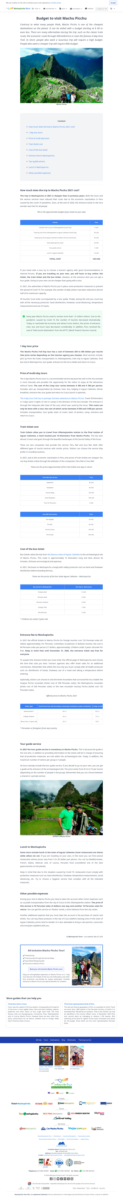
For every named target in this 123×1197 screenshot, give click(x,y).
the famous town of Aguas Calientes (64, 554)
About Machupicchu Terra (45, 1136)
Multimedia (71, 1040)
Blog (63, 1040)
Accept (113, 3)
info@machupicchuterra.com (52, 1155)
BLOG (63, 9)
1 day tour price (35, 132)
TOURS (36, 9)
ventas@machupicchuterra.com (74, 1155)
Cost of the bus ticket (38, 150)
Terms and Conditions (72, 1139)
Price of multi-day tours (39, 138)
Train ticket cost (36, 144)
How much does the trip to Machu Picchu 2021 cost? (52, 126)
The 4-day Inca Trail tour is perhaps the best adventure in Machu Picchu (52, 398)
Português (71, 1093)
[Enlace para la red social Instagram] (54, 1179)
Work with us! (57, 1136)
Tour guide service (37, 161)
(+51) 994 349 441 (88, 1171)
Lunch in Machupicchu (39, 167)
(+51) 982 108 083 (63, 1171)
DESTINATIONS (50, 9)
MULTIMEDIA (76, 9)
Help (40, 1040)
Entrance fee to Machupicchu (41, 155)
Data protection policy (84, 1136)
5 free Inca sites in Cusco (33, 1014)
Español (61, 1093)
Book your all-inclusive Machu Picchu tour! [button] (46, 969)
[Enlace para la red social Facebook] (51, 1179)
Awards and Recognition (69, 1136)
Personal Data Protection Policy (47, 1139)
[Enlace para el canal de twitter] (68, 1179)
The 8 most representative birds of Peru (90, 1014)
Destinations (54, 1040)
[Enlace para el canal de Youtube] (58, 1179)
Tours (46, 1040)
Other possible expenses (40, 173)
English (52, 1093)
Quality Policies (85, 1139)
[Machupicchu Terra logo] (18, 9)
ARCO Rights (61, 1139)
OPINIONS (90, 9)
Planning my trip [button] (85, 1040)
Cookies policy (55, 3)
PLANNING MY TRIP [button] (101, 9)
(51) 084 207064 (43, 1171)
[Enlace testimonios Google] (71, 1179)
